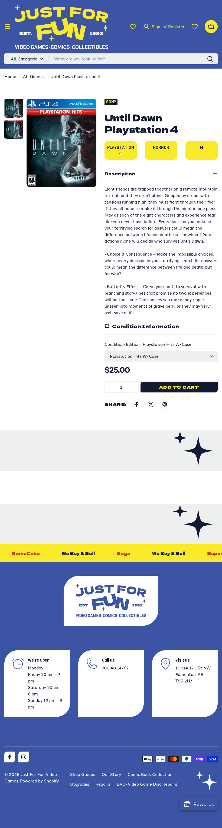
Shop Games (82, 774)
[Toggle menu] (7, 26)
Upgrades (79, 784)
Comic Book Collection (150, 774)
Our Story (111, 774)
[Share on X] (150, 404)
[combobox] (111, 58)
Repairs (103, 784)
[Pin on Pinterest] (164, 404)
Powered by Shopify (39, 781)
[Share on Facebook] (136, 404)
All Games (33, 76)
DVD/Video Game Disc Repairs (147, 784)
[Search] (210, 59)
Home (10, 76)
